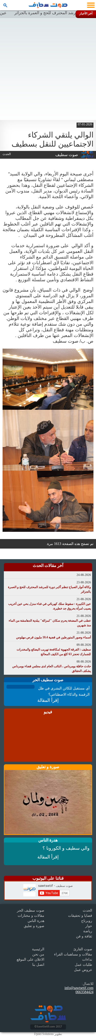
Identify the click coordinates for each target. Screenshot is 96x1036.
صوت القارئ (82, 949)
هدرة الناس (36, 921)
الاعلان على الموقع (30, 959)
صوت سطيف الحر (30, 910)
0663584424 (84, 992)
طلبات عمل (83, 965)
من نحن (38, 954)
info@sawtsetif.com (79, 988)
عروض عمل (83, 970)
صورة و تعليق (34, 926)
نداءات (87, 959)
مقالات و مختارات (31, 916)
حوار (88, 926)
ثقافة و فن (84, 936)
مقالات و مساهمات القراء (73, 954)
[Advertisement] (48, 69)
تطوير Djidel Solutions (48, 1034)
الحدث (87, 910)
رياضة (87, 931)
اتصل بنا (38, 965)
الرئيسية (38, 949)
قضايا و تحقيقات (80, 916)
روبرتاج (86, 921)
